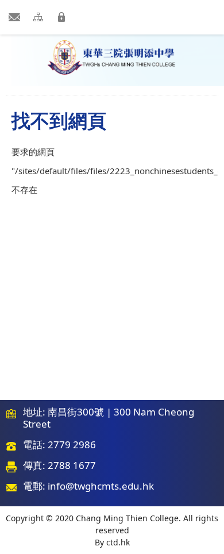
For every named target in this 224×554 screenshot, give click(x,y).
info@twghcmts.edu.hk (101, 486)
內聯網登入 (64, 17)
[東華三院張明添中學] (112, 57)
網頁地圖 (40, 17)
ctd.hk (118, 542)
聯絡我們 (15, 17)
